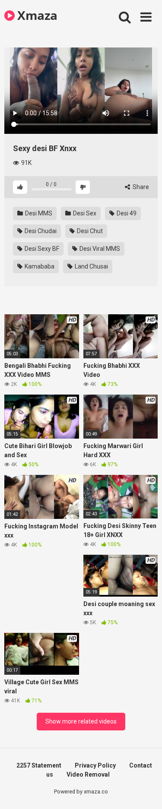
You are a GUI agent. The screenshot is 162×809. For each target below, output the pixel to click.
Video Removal (88, 774)
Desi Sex (84, 213)
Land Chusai (90, 266)
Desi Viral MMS (99, 248)
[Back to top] (146, 791)
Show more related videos (81, 721)
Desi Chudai (40, 231)
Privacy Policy (95, 765)
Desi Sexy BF (41, 248)
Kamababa (38, 266)
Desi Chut (89, 231)
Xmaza (36, 15)
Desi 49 (126, 213)
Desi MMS (38, 213)
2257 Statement (38, 765)
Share (140, 186)
